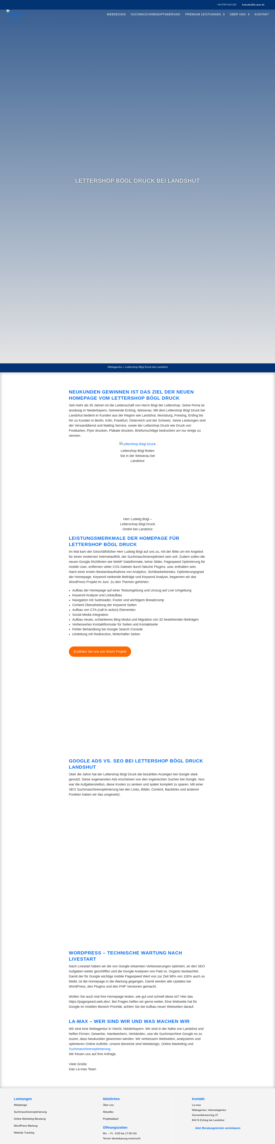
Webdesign (116, 14)
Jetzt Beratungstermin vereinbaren (216, 1128)
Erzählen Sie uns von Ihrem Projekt (100, 651)
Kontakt (262, 14)
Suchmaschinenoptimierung (155, 14)
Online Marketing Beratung (30, 1118)
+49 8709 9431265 (227, 4)
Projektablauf (110, 1118)
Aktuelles (108, 1111)
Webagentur (115, 366)
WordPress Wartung (26, 1125)
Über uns (238, 14)
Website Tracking (24, 1132)
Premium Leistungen (203, 14)
